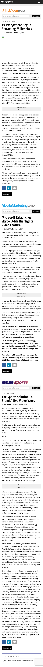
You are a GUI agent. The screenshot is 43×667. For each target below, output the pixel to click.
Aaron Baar (8, 33)
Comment (7, 194)
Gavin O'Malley (9, 229)
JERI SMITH (7, 661)
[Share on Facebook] (4, 188)
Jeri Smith (7, 405)
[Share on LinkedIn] (9, 188)
